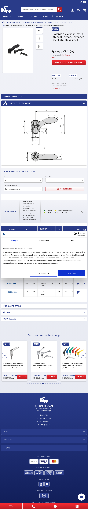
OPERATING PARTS (14, 22)
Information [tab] (44, 241)
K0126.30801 (12, 283)
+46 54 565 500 (45, 418)
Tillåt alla (72, 273)
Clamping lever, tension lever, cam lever (39, 22)
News (6, 432)
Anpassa (42, 273)
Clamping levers (65, 22)
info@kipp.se (45, 425)
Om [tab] (72, 241)
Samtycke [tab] (15, 241)
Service (7, 448)
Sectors (59, 16)
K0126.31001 (12, 292)
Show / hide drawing (20, 103)
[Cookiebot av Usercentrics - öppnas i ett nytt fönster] (75, 234)
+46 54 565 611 (45, 421)
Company (33, 16)
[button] (29, 383)
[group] (14, 361)
